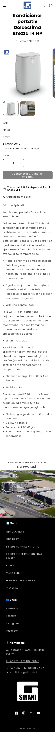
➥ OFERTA (12, 587)
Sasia (6, 155)
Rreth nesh (12, 608)
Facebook (12, 630)
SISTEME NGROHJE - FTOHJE (22, 546)
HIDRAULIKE (12, 539)
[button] (4, 5)
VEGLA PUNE (13, 573)
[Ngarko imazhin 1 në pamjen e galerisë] (10, 108)
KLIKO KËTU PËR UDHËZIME (22, 661)
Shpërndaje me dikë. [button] (18, 196)
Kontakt (11, 616)
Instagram (12, 623)
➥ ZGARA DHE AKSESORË (20, 580)
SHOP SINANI (30, 728)
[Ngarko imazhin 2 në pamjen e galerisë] (27, 108)
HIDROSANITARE (15, 531)
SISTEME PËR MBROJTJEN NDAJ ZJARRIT (24, 556)
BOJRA (10, 565)
